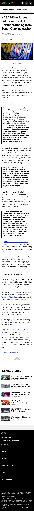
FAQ (23, 491)
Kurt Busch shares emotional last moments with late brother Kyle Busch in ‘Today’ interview (21, 377)
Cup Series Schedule (8, 9)
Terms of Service (25, 493)
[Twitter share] (6, 39)
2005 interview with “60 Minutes (15, 242)
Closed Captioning (16, 491)
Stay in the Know (6, 437)
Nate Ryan (14, 404)
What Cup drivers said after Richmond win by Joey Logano (21, 402)
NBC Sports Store (6, 492)
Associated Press (15, 380)
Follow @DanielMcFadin (9, 352)
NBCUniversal (11, 496)
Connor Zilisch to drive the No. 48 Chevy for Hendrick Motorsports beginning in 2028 (20, 394)
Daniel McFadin (7, 33)
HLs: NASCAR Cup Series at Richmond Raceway (21, 410)
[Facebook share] (2, 39)
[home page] (7, 3)
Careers (9, 491)
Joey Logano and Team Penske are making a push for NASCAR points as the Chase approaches (21, 385)
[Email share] (11, 39)
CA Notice (17, 493)
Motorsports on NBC (21, 9)
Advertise (3, 491)
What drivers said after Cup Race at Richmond (21, 418)
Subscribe (5, 444)
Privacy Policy (27, 492)
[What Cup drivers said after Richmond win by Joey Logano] (5, 402)
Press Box (14, 492)
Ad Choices (20, 492)
